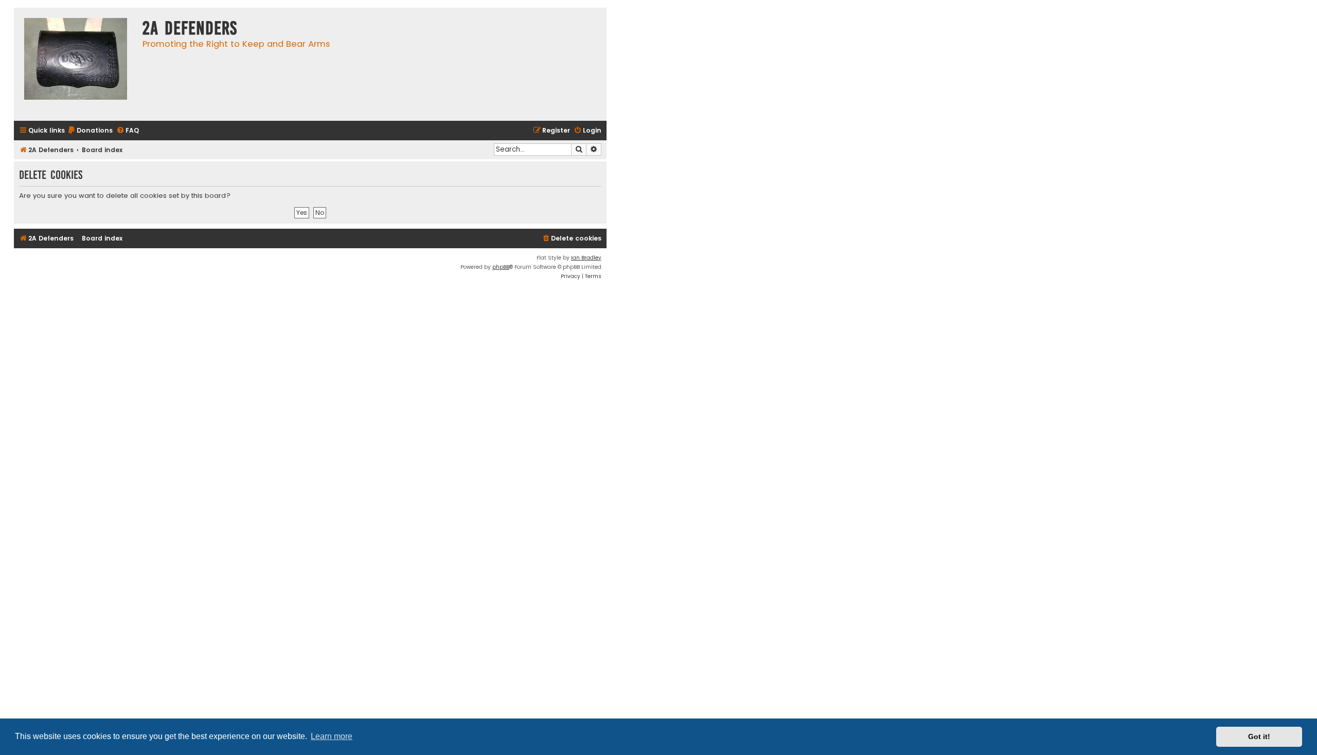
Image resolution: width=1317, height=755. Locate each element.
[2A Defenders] (75, 64)
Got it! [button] (1259, 736)
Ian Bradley (586, 258)
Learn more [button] (331, 736)
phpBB (500, 267)
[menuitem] (90, 131)
